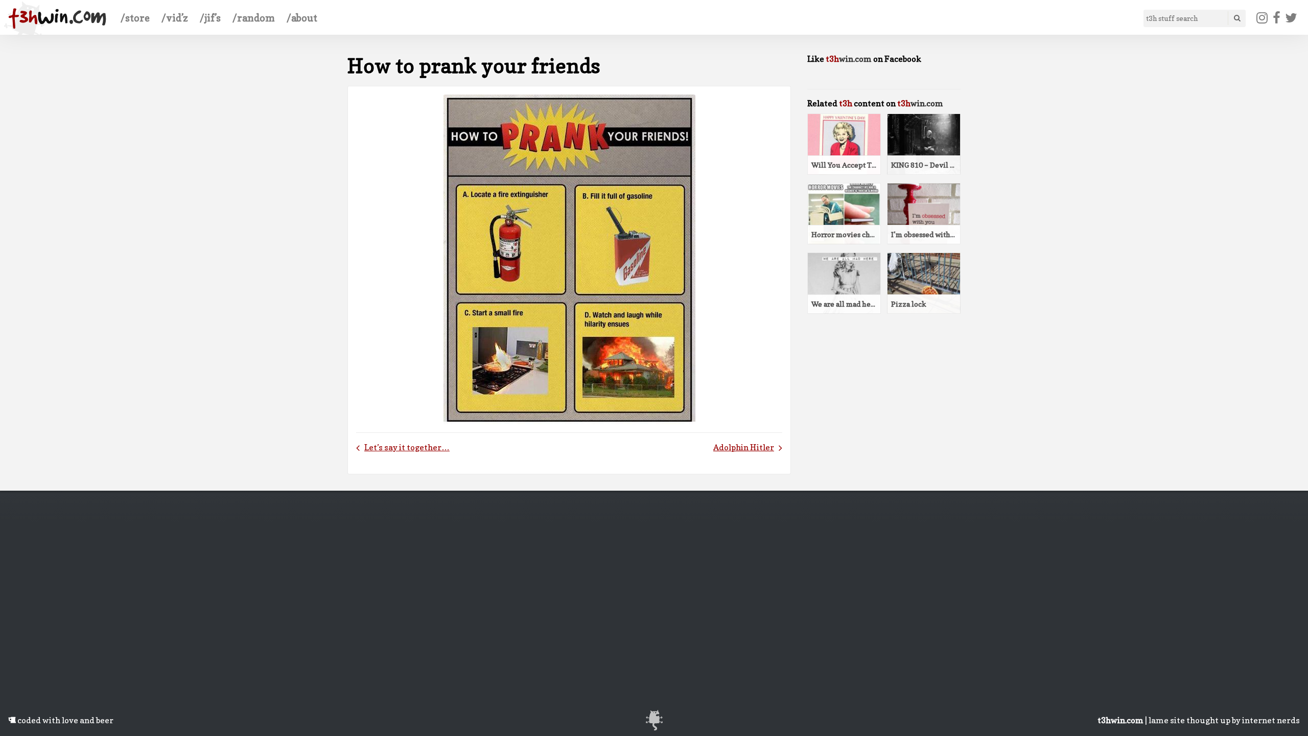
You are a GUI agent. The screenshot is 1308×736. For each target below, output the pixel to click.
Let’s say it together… (407, 447)
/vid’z (174, 18)
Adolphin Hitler (743, 447)
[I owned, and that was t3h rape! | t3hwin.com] (57, 18)
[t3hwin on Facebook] (1276, 18)
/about (302, 18)
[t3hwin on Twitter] (1291, 18)
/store (135, 18)
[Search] (1236, 18)
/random (253, 18)
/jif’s (210, 18)
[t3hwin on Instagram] (1262, 18)
